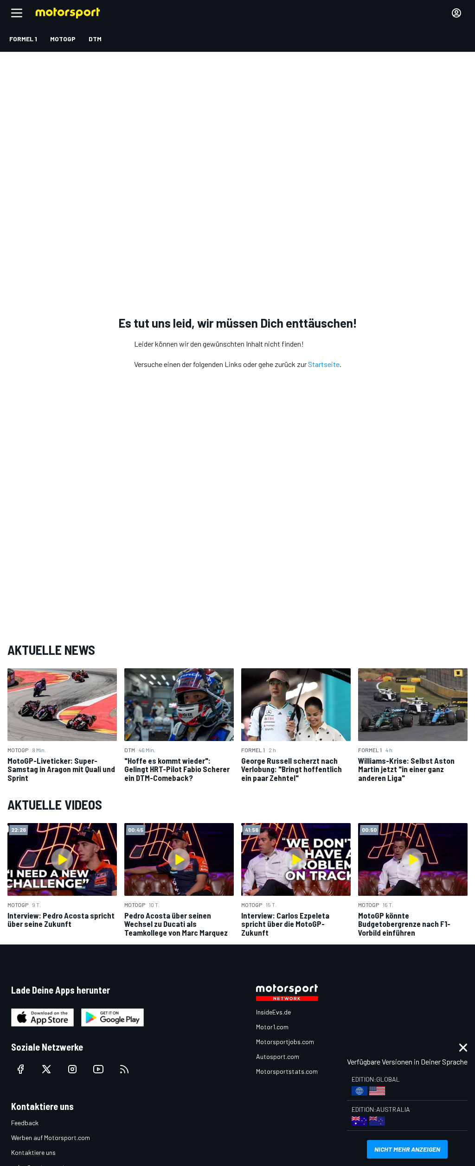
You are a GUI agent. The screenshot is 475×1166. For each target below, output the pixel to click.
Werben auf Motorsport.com (50, 1137)
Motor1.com (272, 1027)
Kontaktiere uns (33, 1152)
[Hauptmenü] (16, 13)
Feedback (25, 1123)
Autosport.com (277, 1056)
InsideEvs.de (273, 1012)
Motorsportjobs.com (285, 1042)
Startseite (324, 364)
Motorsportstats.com (287, 1071)
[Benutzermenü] (456, 13)
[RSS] (124, 1069)
